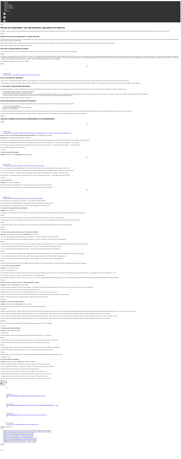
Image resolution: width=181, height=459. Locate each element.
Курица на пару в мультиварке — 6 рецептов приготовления (18, 436)
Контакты (7, 10)
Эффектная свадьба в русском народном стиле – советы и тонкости (19, 441)
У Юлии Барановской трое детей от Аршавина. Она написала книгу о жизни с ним (26, 414)
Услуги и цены (8, 6)
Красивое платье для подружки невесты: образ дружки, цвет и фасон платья (21, 74)
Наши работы (8, 5)
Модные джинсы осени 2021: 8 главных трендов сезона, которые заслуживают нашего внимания (26, 431)
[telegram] (4, 18)
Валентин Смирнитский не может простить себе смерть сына (18, 434)
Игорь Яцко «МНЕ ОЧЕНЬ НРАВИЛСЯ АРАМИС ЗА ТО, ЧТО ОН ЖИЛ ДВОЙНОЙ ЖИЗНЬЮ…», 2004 (32, 405)
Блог (5, 9)
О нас (6, 3)
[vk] (4, 14)
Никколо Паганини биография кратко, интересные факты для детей (19, 439)
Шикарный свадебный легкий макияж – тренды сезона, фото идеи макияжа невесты (23, 165)
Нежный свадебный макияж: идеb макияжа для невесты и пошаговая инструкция (23, 198)
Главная (5, 2)
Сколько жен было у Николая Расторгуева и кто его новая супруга (22, 424)
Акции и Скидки (9, 7)
